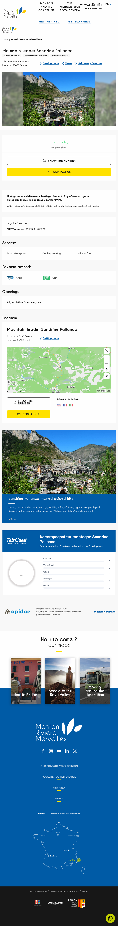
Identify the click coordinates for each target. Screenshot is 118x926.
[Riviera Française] (37, 903)
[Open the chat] (110, 918)
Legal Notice (74, 891)
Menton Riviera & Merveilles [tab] (65, 814)
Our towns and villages (38, 891)
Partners (63, 891)
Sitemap (85, 891)
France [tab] (41, 814)
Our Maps (53, 891)
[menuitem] (15, 12)
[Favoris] (100, 4)
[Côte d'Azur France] (55, 903)
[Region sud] (76, 903)
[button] (93, 4)
